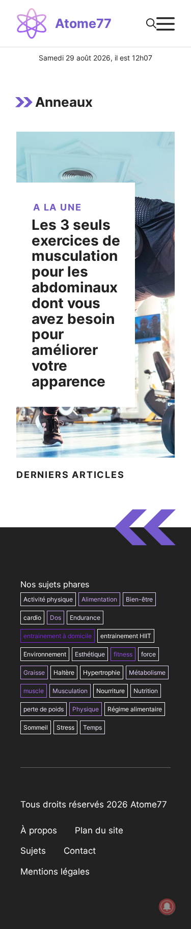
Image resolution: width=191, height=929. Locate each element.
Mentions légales (55, 871)
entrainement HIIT (125, 636)
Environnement (44, 654)
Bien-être (139, 599)
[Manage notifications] (167, 906)
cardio (32, 617)
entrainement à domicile (57, 636)
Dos (55, 617)
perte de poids (43, 709)
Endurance (85, 617)
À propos (38, 830)
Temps (92, 727)
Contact (80, 851)
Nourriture (110, 691)
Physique (85, 709)
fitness (123, 654)
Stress (65, 727)
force (148, 654)
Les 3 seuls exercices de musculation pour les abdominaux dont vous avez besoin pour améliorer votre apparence (76, 303)
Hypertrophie (101, 672)
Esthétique (90, 654)
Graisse (34, 672)
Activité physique (48, 599)
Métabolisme (147, 672)
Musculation (70, 691)
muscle (33, 691)
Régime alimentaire (134, 709)
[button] (151, 23)
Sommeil (35, 727)
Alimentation (99, 599)
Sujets (33, 851)
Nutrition (145, 691)
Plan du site (99, 830)
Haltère (63, 672)
